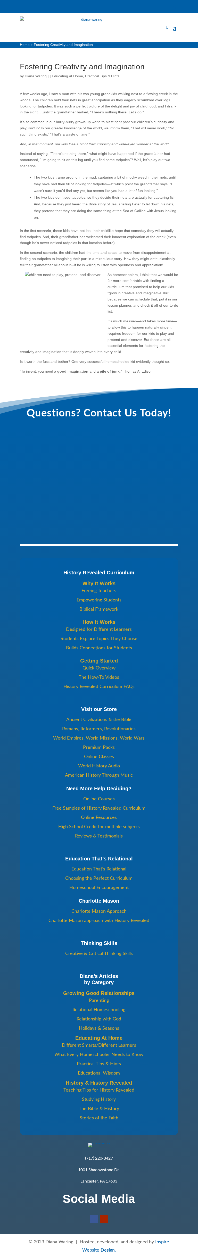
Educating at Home (67, 76)
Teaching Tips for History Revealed (98, 1090)
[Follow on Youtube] (104, 1219)
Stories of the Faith (99, 1118)
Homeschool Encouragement (99, 887)
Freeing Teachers (98, 591)
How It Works (99, 622)
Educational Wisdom (99, 1073)
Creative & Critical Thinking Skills (99, 953)
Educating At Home (98, 1038)
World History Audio (99, 766)
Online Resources (99, 817)
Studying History (99, 1099)
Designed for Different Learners (99, 629)
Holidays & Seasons (99, 1028)
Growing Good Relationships (99, 993)
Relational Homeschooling (98, 1010)
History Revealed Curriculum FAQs (99, 686)
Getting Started (99, 661)
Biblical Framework (98, 609)
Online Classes (99, 757)
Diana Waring (36, 76)
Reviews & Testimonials (99, 836)
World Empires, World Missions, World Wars (99, 738)
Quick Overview (99, 668)
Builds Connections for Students (99, 648)
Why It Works (99, 583)
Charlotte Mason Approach (99, 911)
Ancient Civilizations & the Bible (98, 719)
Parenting (99, 1000)
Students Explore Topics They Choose (99, 638)
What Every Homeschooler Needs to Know (98, 1054)
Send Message (43, 523)
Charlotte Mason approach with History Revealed (98, 920)
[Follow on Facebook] (94, 1219)
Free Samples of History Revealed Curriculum (98, 808)
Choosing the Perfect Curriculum (99, 878)
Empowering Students (99, 600)
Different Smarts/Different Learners (99, 1045)
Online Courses (99, 799)
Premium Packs (99, 747)
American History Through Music (99, 775)
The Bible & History (99, 1109)
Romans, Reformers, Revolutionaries (99, 729)
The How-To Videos (99, 677)
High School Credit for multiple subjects (99, 827)
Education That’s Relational (98, 869)
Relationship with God (99, 1019)
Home (25, 45)
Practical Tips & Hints (102, 76)
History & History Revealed (99, 1083)
